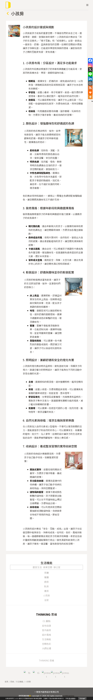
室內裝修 (46, 630)
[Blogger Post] (90, 83)
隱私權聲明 (72, 698)
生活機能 (46, 639)
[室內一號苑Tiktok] (46, 675)
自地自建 (46, 625)
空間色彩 (46, 643)
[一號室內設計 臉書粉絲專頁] (28, 675)
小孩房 (46, 595)
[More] (90, 97)
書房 (46, 591)
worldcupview (68, 696)
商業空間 (47, 567)
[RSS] (90, 87)
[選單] (87, 5)
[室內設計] (8, 5)
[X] (90, 69)
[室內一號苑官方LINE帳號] (64, 675)
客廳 (46, 572)
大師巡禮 (46, 648)
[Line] (90, 74)
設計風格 (46, 634)
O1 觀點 (46, 621)
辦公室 (57, 567)
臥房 (46, 586)
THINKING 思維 (46, 660)
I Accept (82, 698)
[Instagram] (90, 65)
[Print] (90, 92)
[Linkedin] (90, 78)
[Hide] (92, 101)
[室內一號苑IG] (37, 675)
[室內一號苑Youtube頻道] (55, 675)
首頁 (6, 681)
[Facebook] (90, 60)
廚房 (46, 581)
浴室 (46, 600)
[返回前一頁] (8, 13)
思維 (12, 681)
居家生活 (37, 567)
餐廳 (46, 577)
